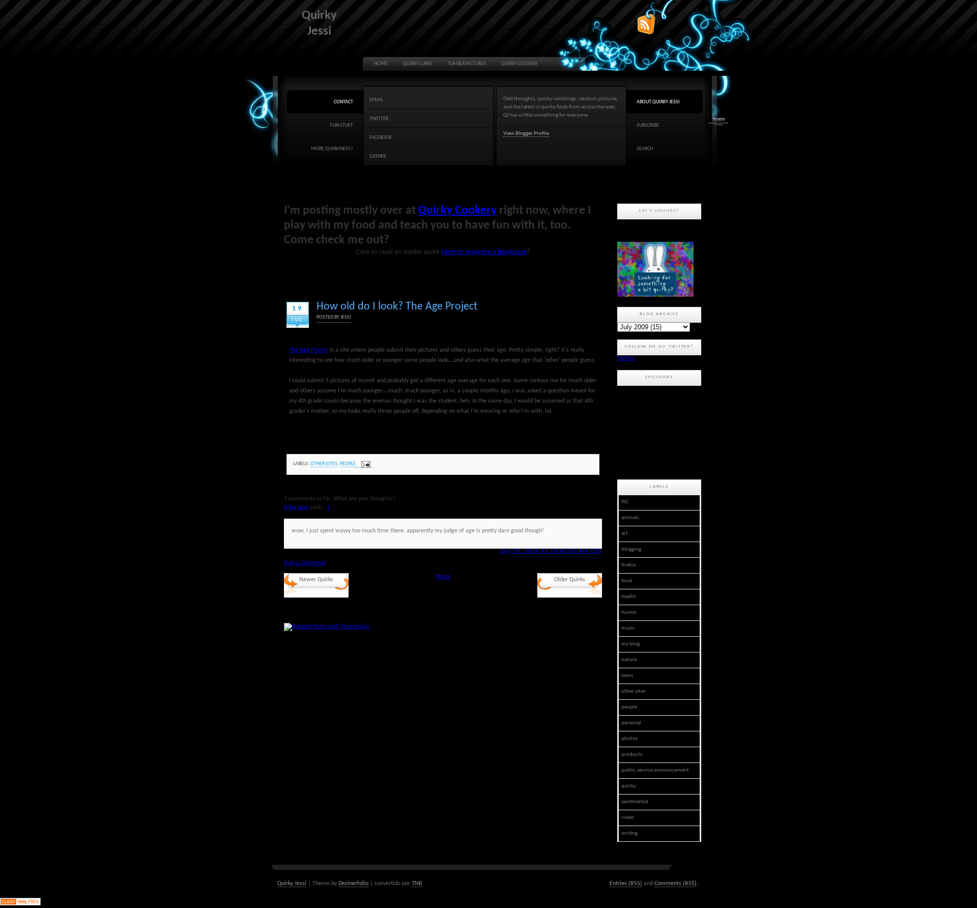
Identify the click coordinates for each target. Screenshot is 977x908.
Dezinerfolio (353, 884)
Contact (343, 102)
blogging (631, 549)
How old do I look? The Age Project (397, 307)
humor (629, 612)
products (631, 754)
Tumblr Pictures (467, 64)
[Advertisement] (663, 431)
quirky (628, 786)
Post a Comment (304, 563)
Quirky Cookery (519, 64)
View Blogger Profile (526, 133)
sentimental (634, 802)
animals (630, 518)
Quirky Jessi (291, 884)
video (627, 817)
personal (631, 723)
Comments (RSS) (675, 884)
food (626, 581)
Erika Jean (296, 507)
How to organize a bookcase (484, 252)
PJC (625, 502)
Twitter (378, 119)
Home (381, 64)
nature (629, 660)
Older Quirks (569, 580)
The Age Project (308, 350)
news (627, 675)
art (624, 533)
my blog (630, 644)
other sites (323, 464)
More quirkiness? (332, 149)
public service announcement (655, 770)
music (628, 628)
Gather (377, 156)
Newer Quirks (316, 580)
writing (629, 833)
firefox (628, 565)
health (628, 597)
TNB (417, 884)
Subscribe (648, 125)
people (348, 464)
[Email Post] (364, 464)
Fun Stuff (341, 125)
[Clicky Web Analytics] (20, 904)
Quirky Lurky (418, 64)
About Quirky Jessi (658, 102)
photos (629, 739)
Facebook (380, 137)
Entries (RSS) (626, 884)
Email (376, 100)
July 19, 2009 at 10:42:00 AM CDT (550, 551)
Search (645, 149)
